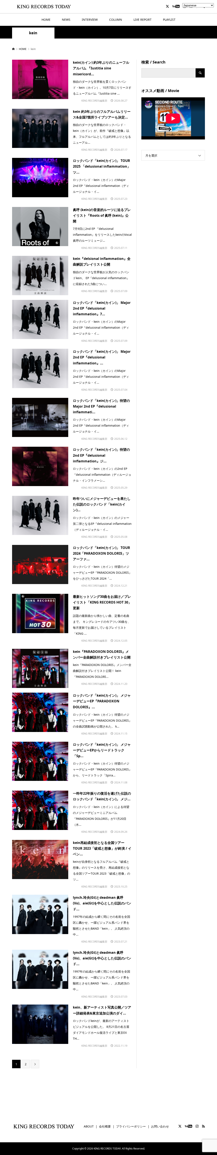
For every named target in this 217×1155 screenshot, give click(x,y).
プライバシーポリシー (131, 1126)
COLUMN (115, 20)
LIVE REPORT (143, 20)
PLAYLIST (169, 20)
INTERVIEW (90, 20)
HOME (46, 20)
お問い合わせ (160, 1126)
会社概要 (105, 1126)
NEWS (66, 20)
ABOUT (89, 1126)
